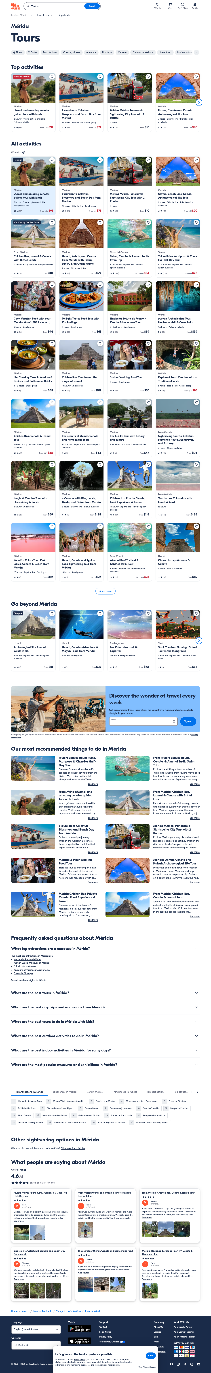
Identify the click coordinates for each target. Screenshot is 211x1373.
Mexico (25, 1311)
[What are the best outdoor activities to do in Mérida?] (196, 1035)
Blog (156, 1337)
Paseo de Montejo (23, 973)
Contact (103, 1327)
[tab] (29, 1092)
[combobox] (54, 6)
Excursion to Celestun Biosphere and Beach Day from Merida (39, 1253)
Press (156, 1341)
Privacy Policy (105, 1337)
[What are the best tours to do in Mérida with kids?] (196, 1021)
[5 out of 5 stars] (41, 1200)
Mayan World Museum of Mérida (31, 963)
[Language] (182, 4)
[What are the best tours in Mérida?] (196, 992)
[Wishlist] (157, 4)
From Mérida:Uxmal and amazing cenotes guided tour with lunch (104, 1194)
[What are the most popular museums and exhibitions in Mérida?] (196, 1064)
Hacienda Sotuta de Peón (27, 959)
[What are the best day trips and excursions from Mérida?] (196, 1007)
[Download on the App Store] (79, 1341)
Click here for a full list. (73, 1148)
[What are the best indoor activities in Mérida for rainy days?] (196, 1050)
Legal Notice (105, 1332)
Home (14, 1311)
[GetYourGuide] (15, 6)
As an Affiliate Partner (184, 1337)
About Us (158, 1327)
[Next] (199, 102)
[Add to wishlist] (52, 76)
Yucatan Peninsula (42, 1311)
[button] (33, 102)
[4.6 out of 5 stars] (20, 1183)
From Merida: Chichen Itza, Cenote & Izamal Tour (168, 1192)
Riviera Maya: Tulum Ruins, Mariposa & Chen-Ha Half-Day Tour (40, 1194)
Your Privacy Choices (109, 1341)
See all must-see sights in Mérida (28, 980)
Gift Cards (159, 1346)
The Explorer (159, 1351)
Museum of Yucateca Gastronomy (32, 970)
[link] (33, 102)
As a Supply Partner (183, 1327)
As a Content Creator (184, 1332)
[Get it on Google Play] (79, 1329)
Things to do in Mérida (68, 1311)
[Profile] (194, 4)
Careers (157, 1332)
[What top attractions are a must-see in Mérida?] (196, 948)
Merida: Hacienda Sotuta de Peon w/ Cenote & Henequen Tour (167, 1253)
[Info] (23, 152)
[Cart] (170, 4)
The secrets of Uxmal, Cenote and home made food (105, 1251)
